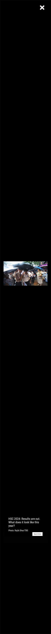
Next (46, 273)
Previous (5, 273)
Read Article (37, 534)
